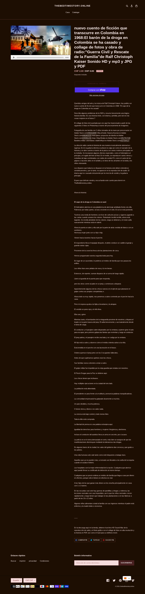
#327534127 (124, 140)
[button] (127, 578)
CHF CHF (29, 580)
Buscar (13, 561)
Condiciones (44, 561)
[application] (40, 57)
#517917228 (125, 138)
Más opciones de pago (96, 95)
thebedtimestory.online (72, 6)
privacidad (32, 561)
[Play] (14, 57)
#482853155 (86, 135)
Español (16, 580)
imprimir (22, 561)
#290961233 (86, 138)
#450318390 (92, 133)
